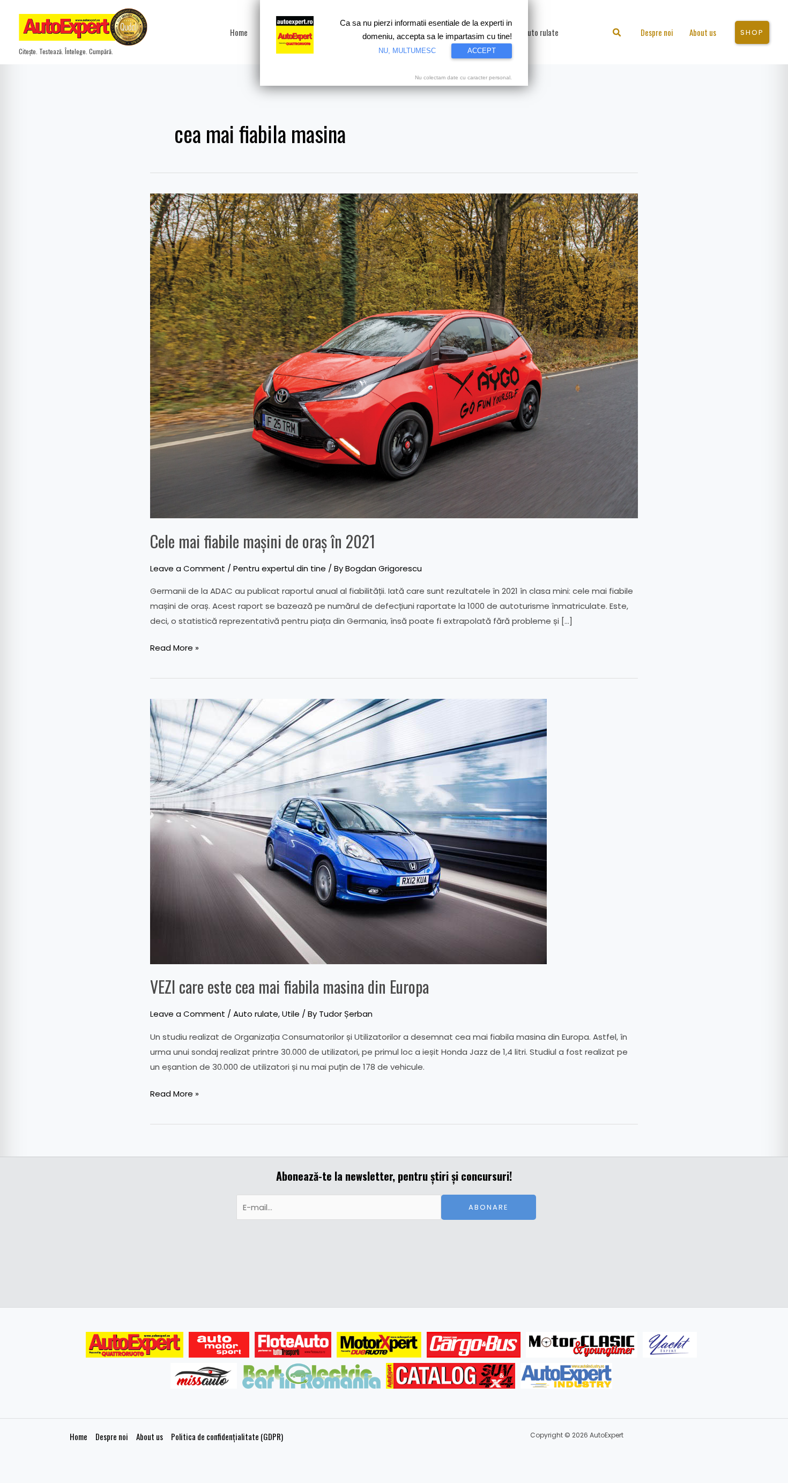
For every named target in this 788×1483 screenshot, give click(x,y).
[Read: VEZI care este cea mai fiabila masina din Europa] (348, 830)
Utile (291, 1013)
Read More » (174, 646)
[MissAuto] (203, 1376)
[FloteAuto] (293, 1345)
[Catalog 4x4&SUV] (450, 1376)
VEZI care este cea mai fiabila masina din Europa (289, 986)
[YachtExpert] (670, 1345)
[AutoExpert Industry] (566, 1376)
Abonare (489, 1207)
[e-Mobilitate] (311, 1376)
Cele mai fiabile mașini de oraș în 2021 (262, 541)
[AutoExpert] (134, 1345)
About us (149, 1436)
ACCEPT (481, 51)
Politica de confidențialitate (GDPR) (227, 1436)
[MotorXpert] (379, 1345)
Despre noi (111, 1436)
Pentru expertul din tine (279, 568)
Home (78, 1436)
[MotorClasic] (581, 1345)
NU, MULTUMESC (407, 51)
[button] (617, 33)
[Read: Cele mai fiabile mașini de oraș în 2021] (394, 355)
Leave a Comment (187, 568)
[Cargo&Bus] (474, 1345)
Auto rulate (255, 1013)
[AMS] (219, 1345)
